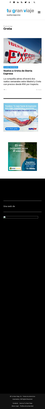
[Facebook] (10, 2)
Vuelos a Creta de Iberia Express (17, 72)
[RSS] (21, 2)
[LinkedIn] (18, 2)
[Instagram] (14, 2)
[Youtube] (29, 2)
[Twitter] (25, 2)
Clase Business (11, 67)
